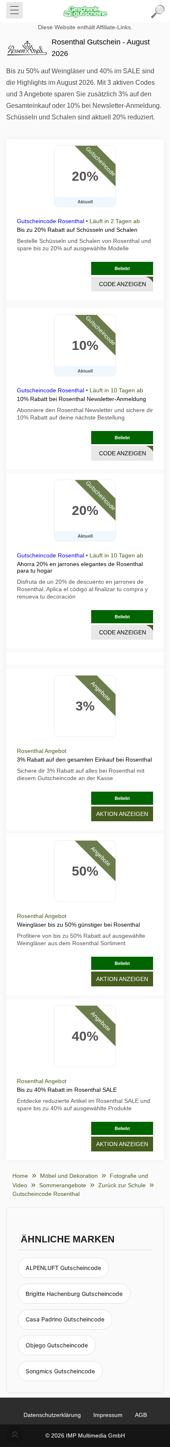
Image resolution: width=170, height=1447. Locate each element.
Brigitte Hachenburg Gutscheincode (74, 1293)
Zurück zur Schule (122, 1185)
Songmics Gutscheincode (60, 1371)
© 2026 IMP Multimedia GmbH (85, 1435)
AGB (141, 1415)
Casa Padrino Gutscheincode (65, 1319)
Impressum (108, 1415)
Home (20, 1175)
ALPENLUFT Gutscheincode (63, 1267)
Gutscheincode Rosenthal (50, 221)
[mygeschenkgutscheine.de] (85, 11)
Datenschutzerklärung (52, 1415)
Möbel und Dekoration (69, 1175)
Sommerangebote (62, 1185)
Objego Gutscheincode (57, 1345)
